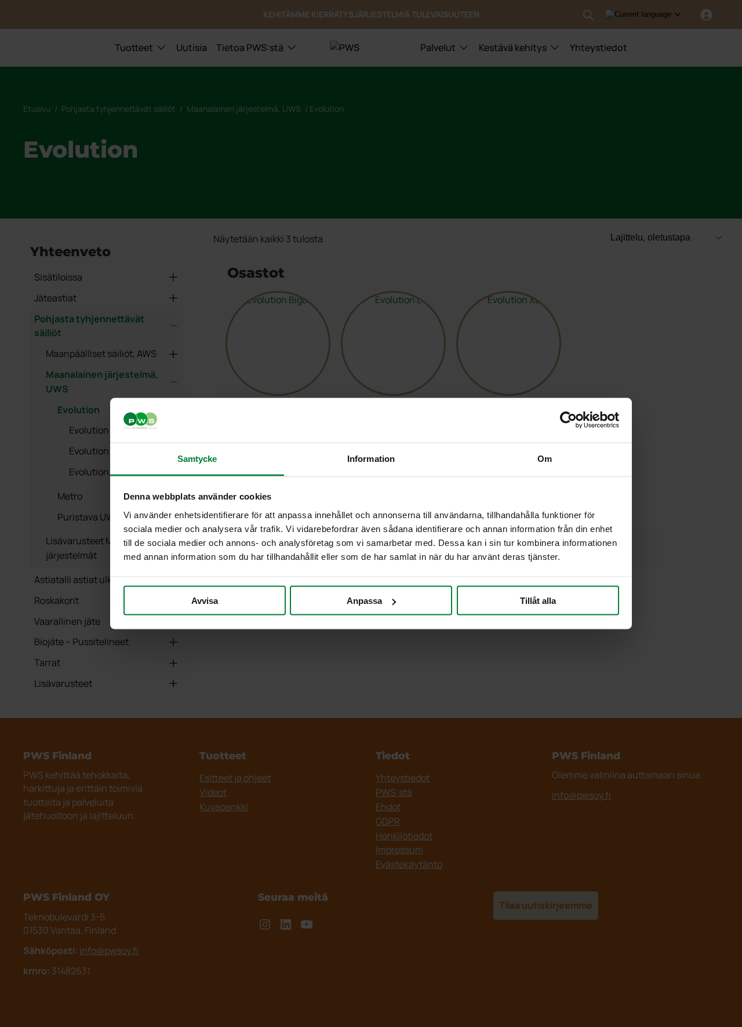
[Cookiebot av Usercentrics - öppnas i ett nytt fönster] (568, 420)
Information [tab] (371, 458)
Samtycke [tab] (197, 458)
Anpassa (364, 601)
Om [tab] (544, 458)
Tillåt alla (538, 601)
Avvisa (204, 601)
